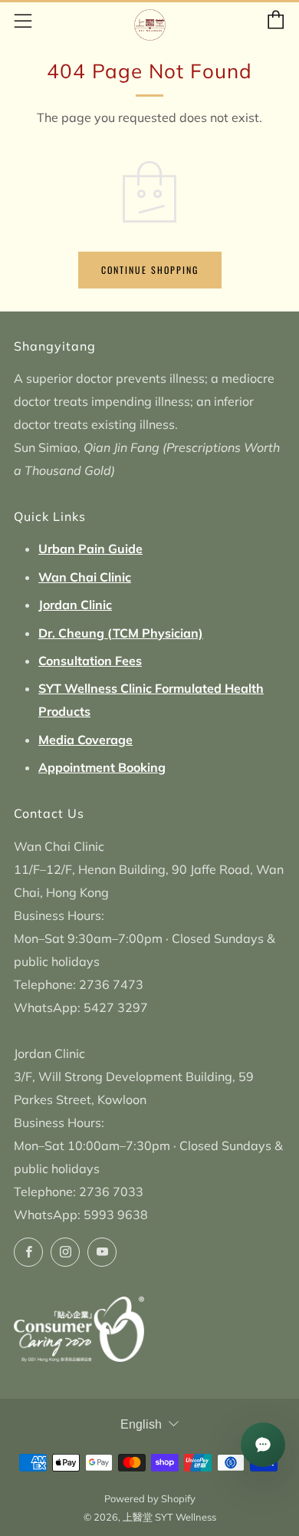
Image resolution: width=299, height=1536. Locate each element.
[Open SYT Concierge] (263, 1444)
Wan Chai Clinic (84, 577)
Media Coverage (85, 739)
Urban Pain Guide (90, 548)
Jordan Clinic (75, 604)
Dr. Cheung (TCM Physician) (120, 633)
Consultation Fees (90, 660)
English (141, 1424)
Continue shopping (150, 269)
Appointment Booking (102, 767)
